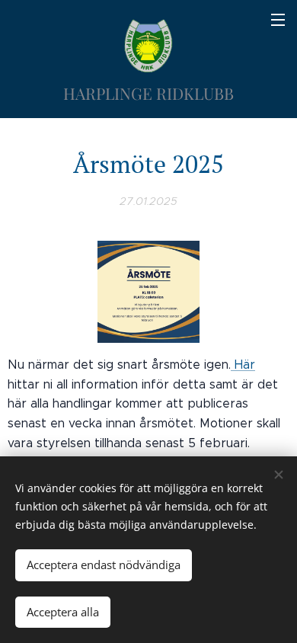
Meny (278, 19)
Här (243, 364)
